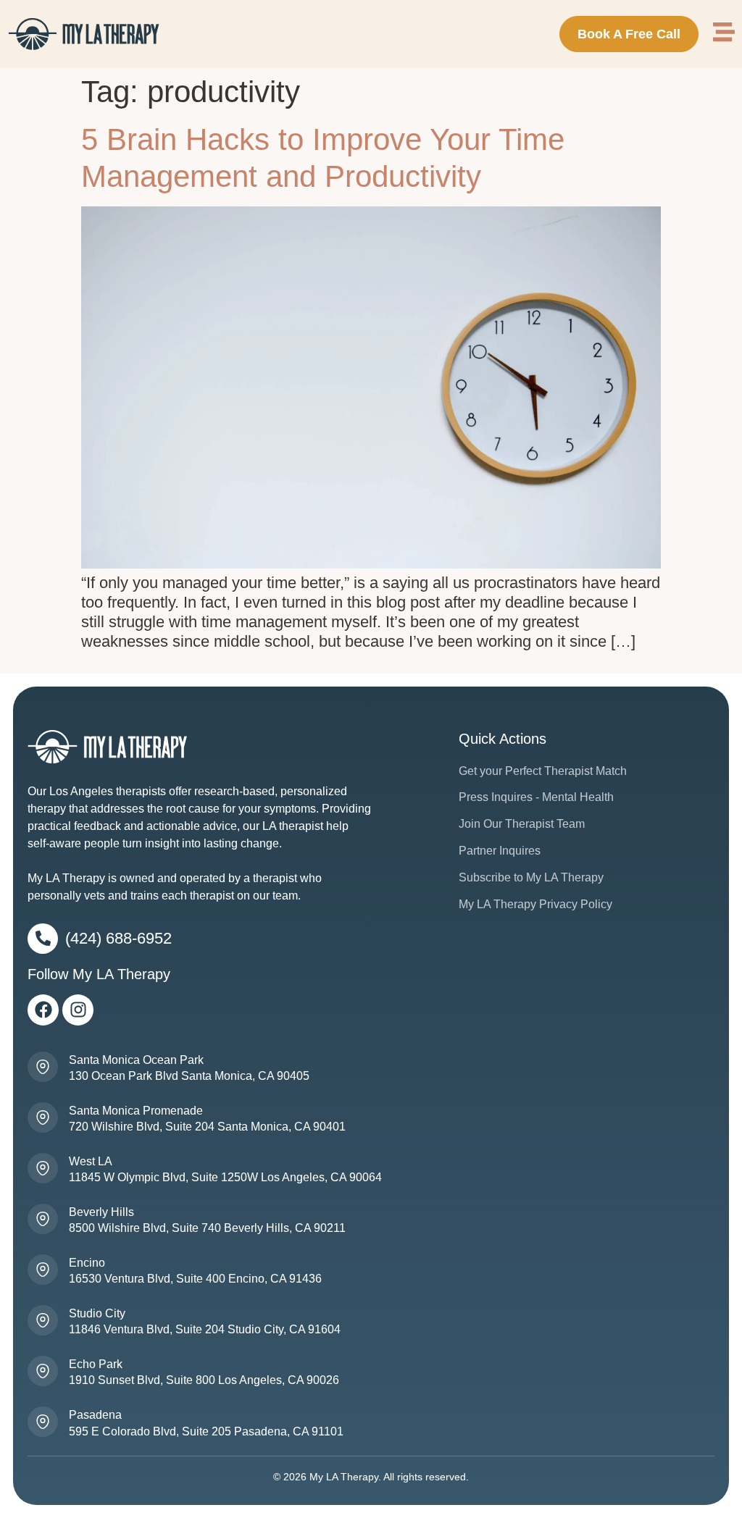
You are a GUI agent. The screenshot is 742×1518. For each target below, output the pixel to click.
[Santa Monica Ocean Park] (43, 1067)
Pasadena (95, 1415)
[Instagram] (77, 1010)
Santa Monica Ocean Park (136, 1060)
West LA (90, 1161)
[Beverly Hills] (43, 1219)
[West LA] (43, 1168)
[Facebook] (43, 1010)
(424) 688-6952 (118, 938)
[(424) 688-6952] (43, 938)
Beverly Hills (101, 1212)
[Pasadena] (43, 1421)
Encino (87, 1263)
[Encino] (43, 1269)
